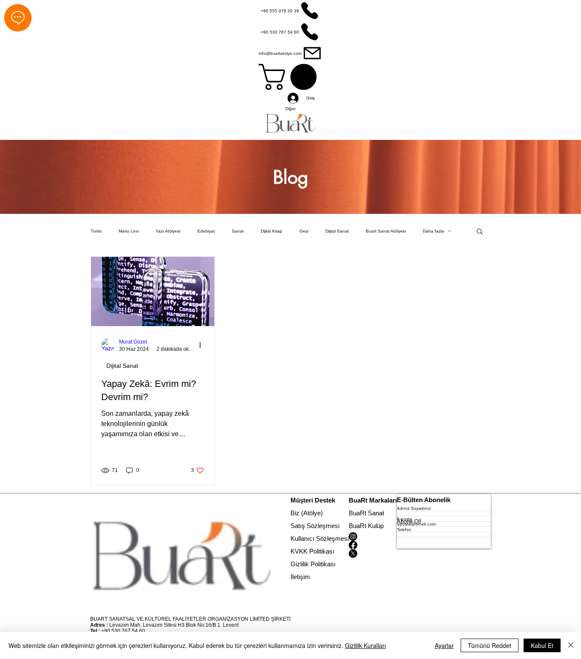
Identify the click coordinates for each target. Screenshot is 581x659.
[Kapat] (571, 645)
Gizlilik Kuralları (365, 645)
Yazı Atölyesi (168, 231)
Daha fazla (433, 231)
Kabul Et (542, 645)
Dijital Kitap (271, 231)
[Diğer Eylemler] (203, 345)
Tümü (96, 231)
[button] (480, 231)
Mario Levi (129, 231)
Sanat (238, 231)
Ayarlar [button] (444, 645)
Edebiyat (206, 231)
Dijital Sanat (337, 231)
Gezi (303, 231)
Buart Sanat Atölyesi (386, 231)
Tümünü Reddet (489, 645)
